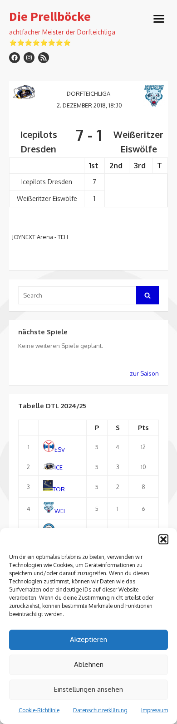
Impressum (154, 710)
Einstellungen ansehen (88, 689)
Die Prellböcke (50, 16)
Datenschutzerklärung (100, 710)
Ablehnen (88, 664)
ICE (58, 467)
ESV (59, 449)
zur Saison (144, 373)
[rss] (43, 57)
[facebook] (14, 57)
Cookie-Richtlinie (39, 710)
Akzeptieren (88, 639)
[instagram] (29, 57)
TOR (59, 489)
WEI (59, 510)
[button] (163, 539)
